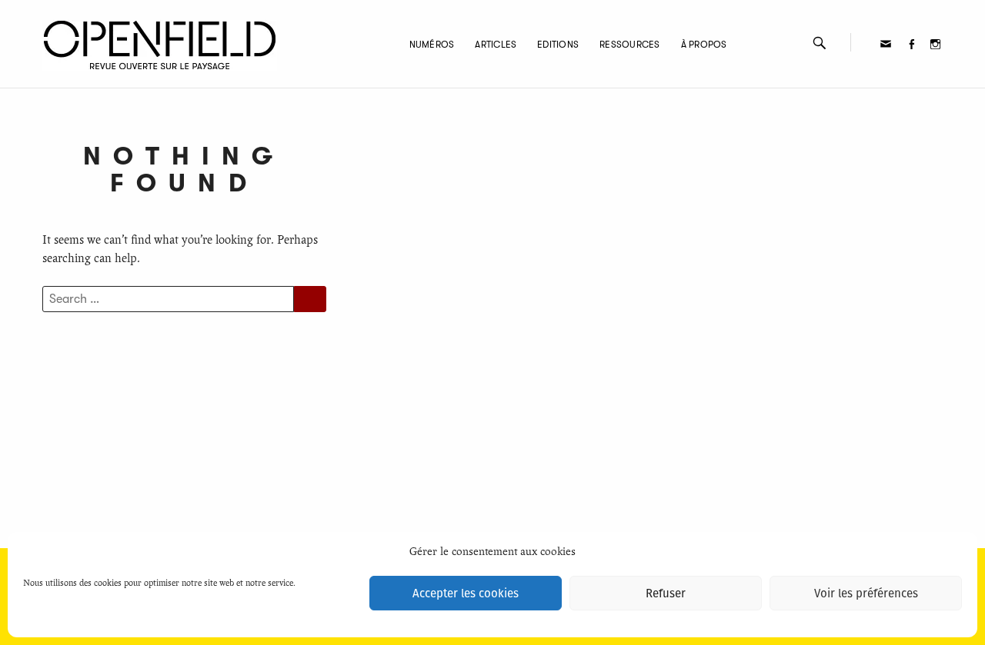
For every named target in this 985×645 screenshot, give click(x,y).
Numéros (432, 44)
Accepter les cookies (465, 593)
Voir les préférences (866, 593)
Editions (558, 44)
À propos (704, 44)
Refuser (666, 593)
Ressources (629, 44)
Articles (495, 44)
